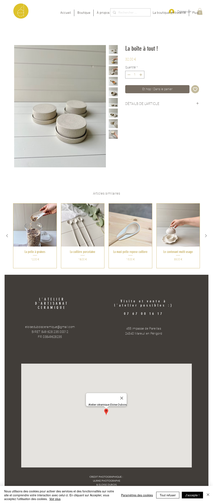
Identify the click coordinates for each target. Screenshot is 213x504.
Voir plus (55, 499)
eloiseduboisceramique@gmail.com (50, 327)
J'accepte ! (192, 495)
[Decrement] (128, 74)
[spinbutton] (135, 74)
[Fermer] (208, 495)
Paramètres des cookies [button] (137, 495)
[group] (106, 236)
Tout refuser (168, 495)
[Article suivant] (205, 235)
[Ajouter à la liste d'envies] (195, 89)
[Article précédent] (7, 235)
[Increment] (141, 74)
